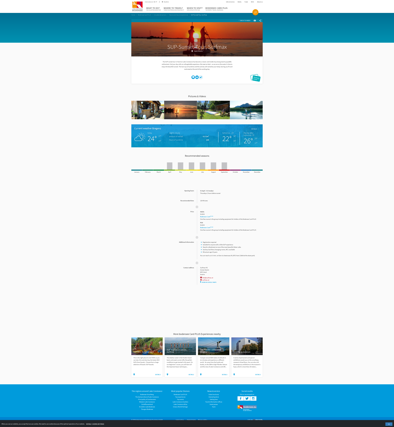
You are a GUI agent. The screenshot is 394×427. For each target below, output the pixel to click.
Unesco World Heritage (180, 407)
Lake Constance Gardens (180, 402)
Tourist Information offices (213, 402)
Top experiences (180, 397)
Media (239, 2)
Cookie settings (98, 424)
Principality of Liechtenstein (147, 399)
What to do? (153, 9)
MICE (252, 2)
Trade (246, 2)
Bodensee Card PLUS (216, 9)
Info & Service (230, 2)
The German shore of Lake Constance (147, 397)
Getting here (214, 399)
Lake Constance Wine (180, 404)
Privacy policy (202, 420)
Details (254, 129)
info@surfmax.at (207, 278)
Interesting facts (214, 397)
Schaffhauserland (147, 404)
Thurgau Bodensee (147, 409)
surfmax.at (205, 280)
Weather (166, 2)
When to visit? (195, 9)
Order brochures (214, 394)
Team (213, 407)
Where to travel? (174, 9)
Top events (180, 399)
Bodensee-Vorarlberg (147, 394)
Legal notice (180, 420)
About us (260, 2)
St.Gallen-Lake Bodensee (147, 407)
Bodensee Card (206, 217)
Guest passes (214, 404)
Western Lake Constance (147, 402)
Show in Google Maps (209, 282)
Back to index (245, 20)
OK (389, 424)
